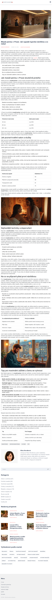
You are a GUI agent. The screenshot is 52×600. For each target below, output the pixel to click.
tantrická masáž (21, 551)
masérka (42, 551)
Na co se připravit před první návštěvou (12, 72)
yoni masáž (23, 557)
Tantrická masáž (7, 484)
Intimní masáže (6, 491)
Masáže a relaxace (7, 489)
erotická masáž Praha (15, 444)
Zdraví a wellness (7, 478)
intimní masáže (44, 557)
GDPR (2, 592)
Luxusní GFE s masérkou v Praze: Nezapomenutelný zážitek (16, 526)
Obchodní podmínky (6, 584)
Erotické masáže (25, 47)
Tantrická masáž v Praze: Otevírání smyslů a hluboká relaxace (43, 526)
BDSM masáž (21, 560)
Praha (11, 551)
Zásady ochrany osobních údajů (5, 588)
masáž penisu (5, 444)
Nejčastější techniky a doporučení (10, 70)
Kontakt (3, 594)
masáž (16, 557)
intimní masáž (21, 554)
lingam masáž (34, 557)
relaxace (4, 551)
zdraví (4, 560)
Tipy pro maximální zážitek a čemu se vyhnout (14, 74)
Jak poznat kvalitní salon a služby (10, 67)
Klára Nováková (5, 47)
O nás (2, 582)
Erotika (4, 501)
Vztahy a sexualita (7, 486)
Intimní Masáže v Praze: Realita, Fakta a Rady (17, 514)
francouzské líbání (33, 554)
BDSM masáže (6, 496)
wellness (4, 554)
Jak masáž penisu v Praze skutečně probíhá (13, 65)
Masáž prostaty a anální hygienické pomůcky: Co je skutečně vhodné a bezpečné (17, 538)
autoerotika (12, 560)
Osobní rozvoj (5, 499)
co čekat (24, 444)
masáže (35, 58)
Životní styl (5, 494)
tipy (28, 444)
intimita (12, 554)
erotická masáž (33, 551)
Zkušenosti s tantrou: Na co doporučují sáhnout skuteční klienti (42, 514)
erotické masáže (7, 557)
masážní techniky (7, 564)
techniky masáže (43, 560)
